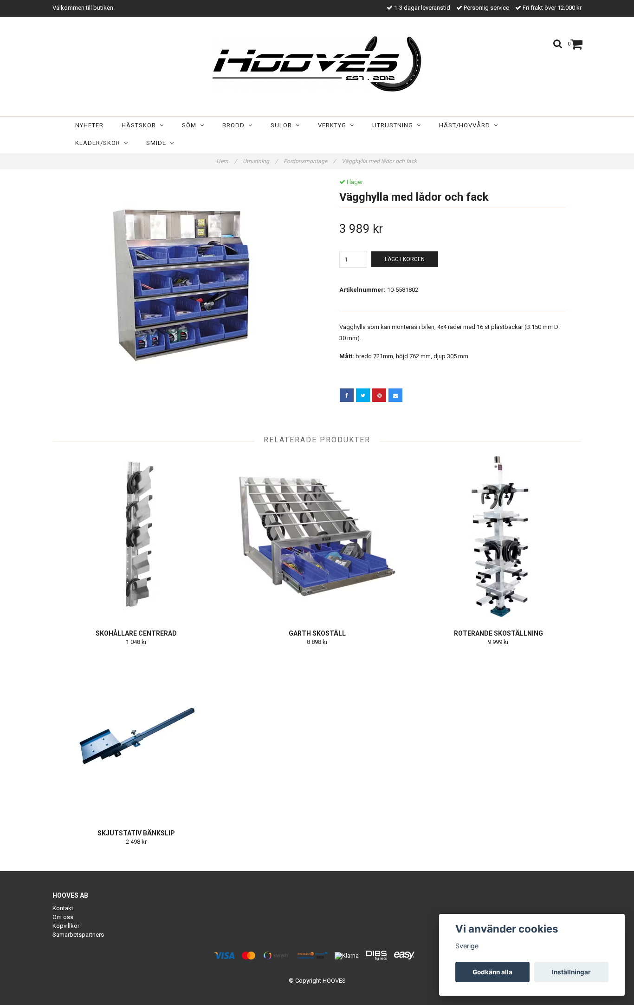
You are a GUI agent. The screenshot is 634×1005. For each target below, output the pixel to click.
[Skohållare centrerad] (136, 536)
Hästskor (141, 125)
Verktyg (334, 125)
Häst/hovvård (466, 125)
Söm (191, 125)
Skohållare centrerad (136, 633)
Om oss (62, 916)
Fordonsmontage (310, 161)
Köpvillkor (65, 925)
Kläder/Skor (99, 142)
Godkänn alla (492, 972)
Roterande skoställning (498, 633)
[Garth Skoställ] (317, 536)
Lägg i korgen (405, 259)
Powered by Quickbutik (317, 988)
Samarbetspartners (78, 934)
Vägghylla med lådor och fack (380, 161)
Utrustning (394, 125)
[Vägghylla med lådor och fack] (181, 282)
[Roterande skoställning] (498, 536)
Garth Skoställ (317, 633)
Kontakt (62, 908)
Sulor (283, 125)
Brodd (235, 125)
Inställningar (571, 972)
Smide (158, 142)
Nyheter (89, 125)
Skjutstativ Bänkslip (136, 833)
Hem (226, 161)
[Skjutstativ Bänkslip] (136, 736)
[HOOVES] (317, 64)
